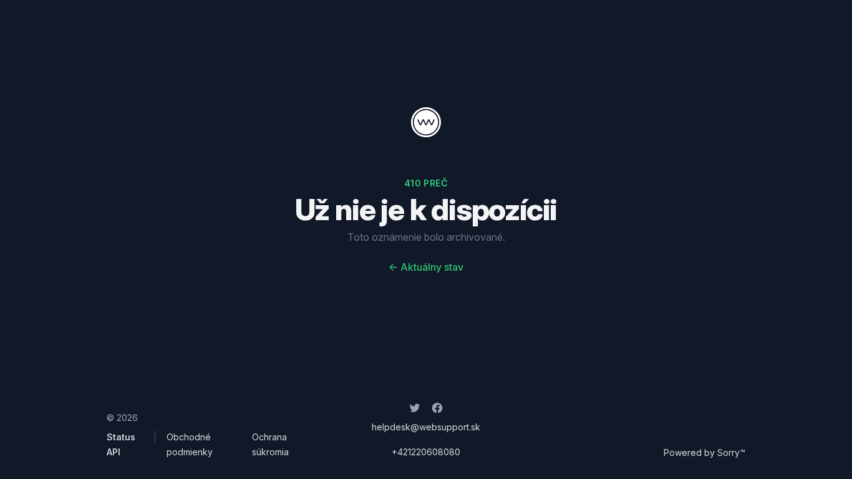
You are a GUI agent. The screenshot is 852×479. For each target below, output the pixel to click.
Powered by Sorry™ (704, 452)
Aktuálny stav (426, 267)
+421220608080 (426, 452)
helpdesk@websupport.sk (426, 427)
